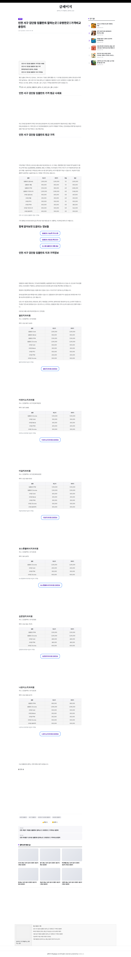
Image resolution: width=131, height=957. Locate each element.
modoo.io (81, 954)
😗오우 (54, 822)
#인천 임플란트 (23, 817)
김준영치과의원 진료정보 (50, 656)
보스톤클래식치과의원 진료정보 (50, 585)
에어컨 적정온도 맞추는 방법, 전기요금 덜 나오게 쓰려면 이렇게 (47, 931)
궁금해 (20, 19)
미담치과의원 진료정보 (50, 517)
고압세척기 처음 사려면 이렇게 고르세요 (42, 936)
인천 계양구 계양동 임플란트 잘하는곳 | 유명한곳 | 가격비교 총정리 (39, 830)
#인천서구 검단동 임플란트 (44, 817)
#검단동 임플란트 (57, 817)
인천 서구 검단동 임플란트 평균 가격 (31, 66)
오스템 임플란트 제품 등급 (50, 246)
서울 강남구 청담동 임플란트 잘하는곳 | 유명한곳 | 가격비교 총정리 (48, 934)
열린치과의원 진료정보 (50, 369)
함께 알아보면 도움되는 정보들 (29, 69)
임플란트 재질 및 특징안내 (50, 239)
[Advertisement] (50, 47)
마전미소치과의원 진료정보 (50, 440)
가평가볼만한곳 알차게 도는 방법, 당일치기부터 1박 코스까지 (46, 939)
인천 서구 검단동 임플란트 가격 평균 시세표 (32, 63)
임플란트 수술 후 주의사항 (50, 233)
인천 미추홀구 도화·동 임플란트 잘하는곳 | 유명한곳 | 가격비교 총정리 (40, 837)
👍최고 (45, 822)
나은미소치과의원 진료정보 (50, 734)
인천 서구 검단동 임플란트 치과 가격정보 (32, 72)
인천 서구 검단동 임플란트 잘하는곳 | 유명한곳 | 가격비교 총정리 (47, 929)
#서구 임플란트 (32, 817)
